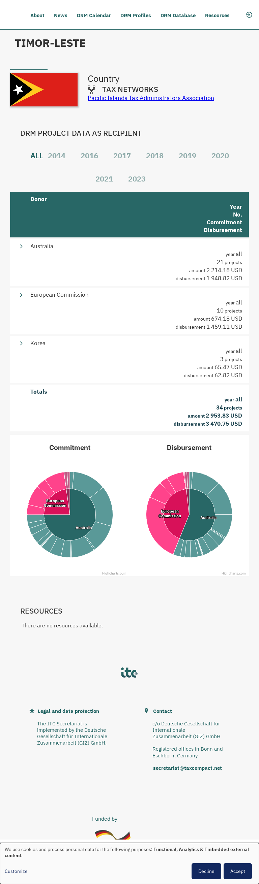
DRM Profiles (135, 15)
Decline (206, 871)
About (37, 15)
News (60, 15)
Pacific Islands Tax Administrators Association (151, 98)
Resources (217, 15)
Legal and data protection (68, 711)
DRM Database (178, 15)
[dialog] (129, 863)
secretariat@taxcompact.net (187, 768)
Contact (162, 711)
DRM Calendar (94, 15)
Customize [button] (16, 871)
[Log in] (249, 14)
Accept (237, 871)
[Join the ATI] (249, 23)
